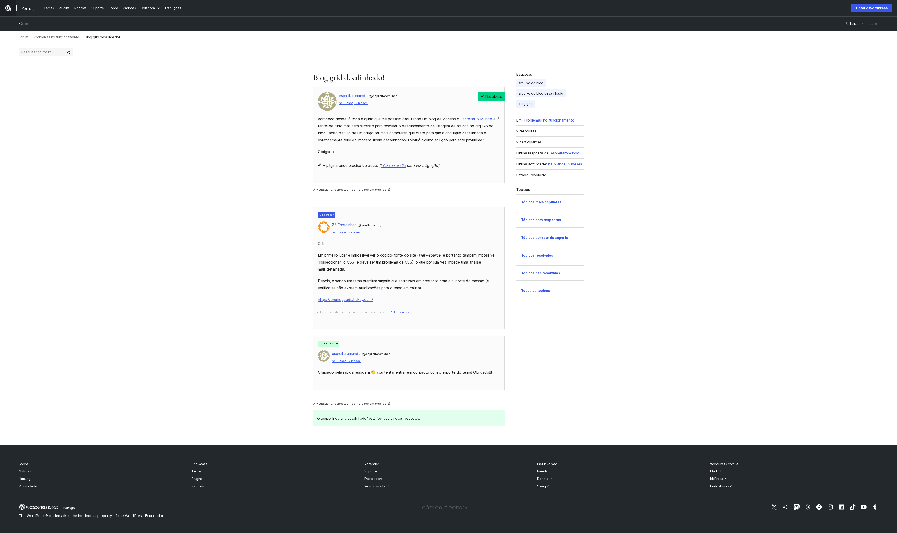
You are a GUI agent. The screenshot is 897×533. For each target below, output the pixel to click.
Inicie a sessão (393, 165)
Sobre (23, 464)
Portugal (69, 508)
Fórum (23, 23)
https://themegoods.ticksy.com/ (345, 299)
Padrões (198, 486)
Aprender (371, 464)
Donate (545, 479)
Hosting (25, 479)
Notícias (25, 471)
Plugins (197, 479)
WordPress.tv (376, 486)
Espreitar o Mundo (476, 119)
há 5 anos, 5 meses (353, 103)
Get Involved (547, 464)
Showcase (200, 464)
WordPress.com (724, 464)
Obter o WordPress (872, 8)
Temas (197, 471)
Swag (543, 486)
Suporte (370, 471)
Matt (715, 471)
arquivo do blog (531, 83)
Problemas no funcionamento (56, 37)
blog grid (526, 104)
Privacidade (28, 486)
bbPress (718, 479)
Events (542, 471)
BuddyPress (721, 486)
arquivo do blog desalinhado (541, 93)
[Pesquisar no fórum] (68, 52)
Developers (373, 479)
